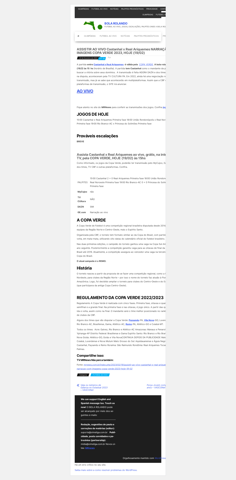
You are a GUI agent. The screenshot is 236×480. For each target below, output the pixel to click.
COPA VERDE (146, 64)
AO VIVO (85, 91)
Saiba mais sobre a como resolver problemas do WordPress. (106, 470)
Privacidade (152, 9)
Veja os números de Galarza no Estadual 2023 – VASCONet (94, 387)
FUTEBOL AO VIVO (99, 9)
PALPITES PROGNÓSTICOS (132, 9)
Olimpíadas (83, 9)
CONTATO (164, 9)
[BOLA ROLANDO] (78, 36)
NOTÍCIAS (114, 9)
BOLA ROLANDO (115, 23)
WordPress (160, 458)
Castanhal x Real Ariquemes (109, 64)
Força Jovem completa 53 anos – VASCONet (160, 386)
